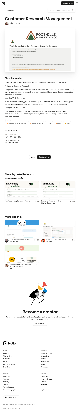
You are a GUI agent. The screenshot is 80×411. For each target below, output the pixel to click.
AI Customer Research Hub (20, 240)
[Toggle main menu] (77, 3)
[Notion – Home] (3, 3)
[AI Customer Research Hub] (22, 229)
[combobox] (61, 10)
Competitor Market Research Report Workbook (20, 266)
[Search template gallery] (72, 10)
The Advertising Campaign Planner (18, 201)
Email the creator (12, 130)
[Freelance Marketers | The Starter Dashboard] (58, 190)
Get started (40, 324)
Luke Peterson (15, 23)
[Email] (19, 137)
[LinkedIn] (11, 137)
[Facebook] (15, 137)
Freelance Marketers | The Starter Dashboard (51, 202)
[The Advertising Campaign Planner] (22, 190)
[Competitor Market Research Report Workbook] (22, 254)
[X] (7, 137)
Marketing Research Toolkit (56, 240)
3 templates (13, 25)
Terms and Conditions (11, 142)
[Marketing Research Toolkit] (58, 229)
